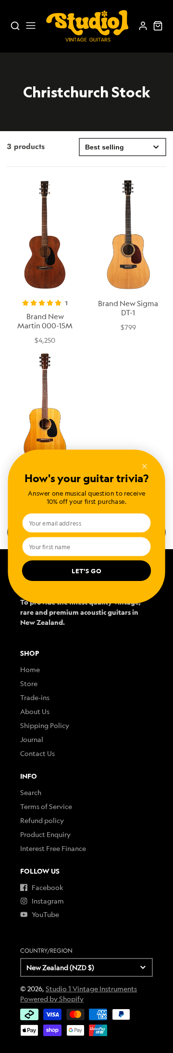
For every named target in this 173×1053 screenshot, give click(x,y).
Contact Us (37, 753)
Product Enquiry (45, 834)
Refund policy (42, 820)
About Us (34, 711)
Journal (31, 739)
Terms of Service (46, 806)
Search (30, 792)
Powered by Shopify (52, 999)
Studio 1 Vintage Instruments (91, 989)
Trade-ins (34, 697)
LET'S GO (87, 571)
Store (28, 683)
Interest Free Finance (53, 848)
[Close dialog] (144, 466)
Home (30, 669)
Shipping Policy (44, 725)
